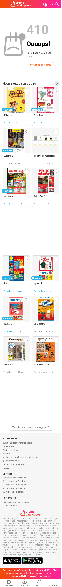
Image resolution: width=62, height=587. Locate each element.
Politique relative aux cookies (37, 576)
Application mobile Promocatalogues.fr (21, 457)
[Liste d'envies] (50, 4)
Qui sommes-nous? (12, 461)
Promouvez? (8, 446)
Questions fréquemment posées (17, 443)
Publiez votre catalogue (13, 464)
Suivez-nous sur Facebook (15, 481)
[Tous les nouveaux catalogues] (56, 83)
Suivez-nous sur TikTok (13, 492)
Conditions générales (35, 573)
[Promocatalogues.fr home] (20, 4)
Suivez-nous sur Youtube (14, 488)
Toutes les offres (10, 450)
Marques (7, 453)
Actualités (7, 468)
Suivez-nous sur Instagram (15, 484)
